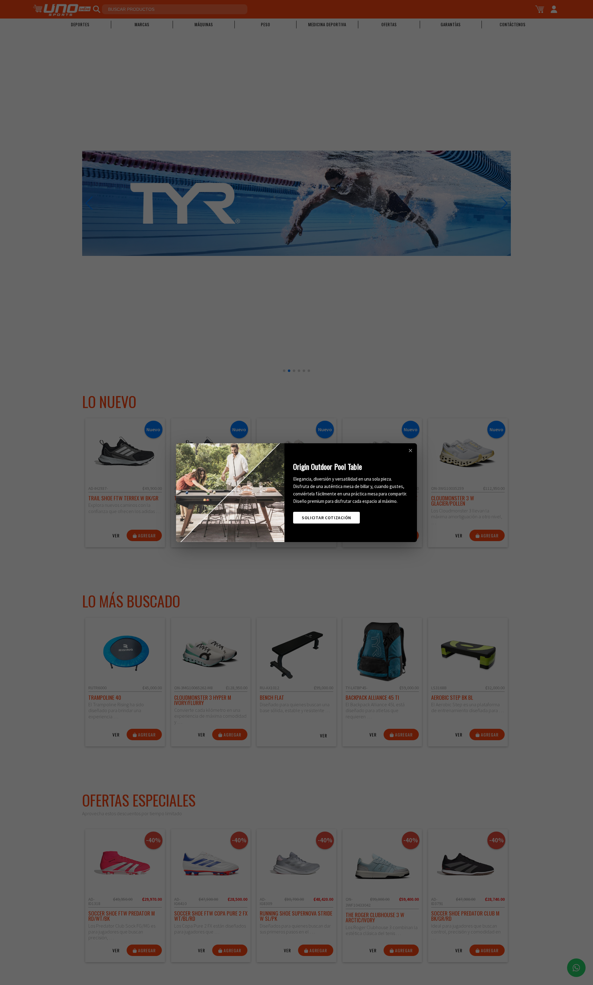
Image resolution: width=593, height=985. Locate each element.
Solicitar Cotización (326, 517)
